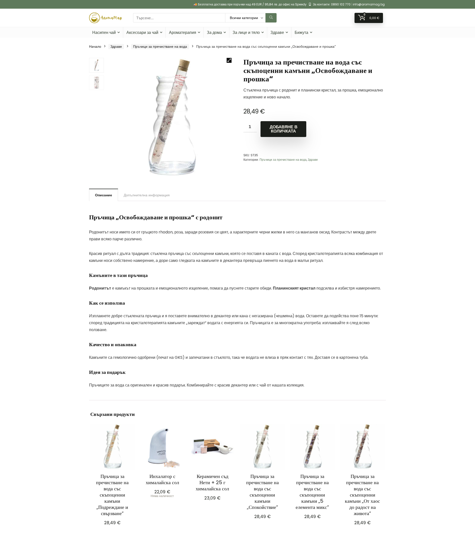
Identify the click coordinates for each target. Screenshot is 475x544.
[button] (229, 60)
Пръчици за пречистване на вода (160, 46)
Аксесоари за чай (142, 32)
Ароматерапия (182, 32)
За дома (214, 32)
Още (162, 502)
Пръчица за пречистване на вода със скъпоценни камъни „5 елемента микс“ (312, 492)
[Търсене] (271, 18)
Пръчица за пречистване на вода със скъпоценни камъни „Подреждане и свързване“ (112, 495)
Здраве (277, 32)
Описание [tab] (103, 195)
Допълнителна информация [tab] (147, 195)
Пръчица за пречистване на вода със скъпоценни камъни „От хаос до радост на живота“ (362, 495)
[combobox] (179, 18)
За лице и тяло (246, 32)
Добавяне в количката (283, 129)
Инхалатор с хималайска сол (162, 479)
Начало (95, 46)
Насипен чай (104, 32)
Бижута (301, 32)
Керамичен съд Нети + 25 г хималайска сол (212, 482)
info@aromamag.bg (369, 4)
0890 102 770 (341, 4)
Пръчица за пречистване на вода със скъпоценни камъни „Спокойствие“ (262, 492)
